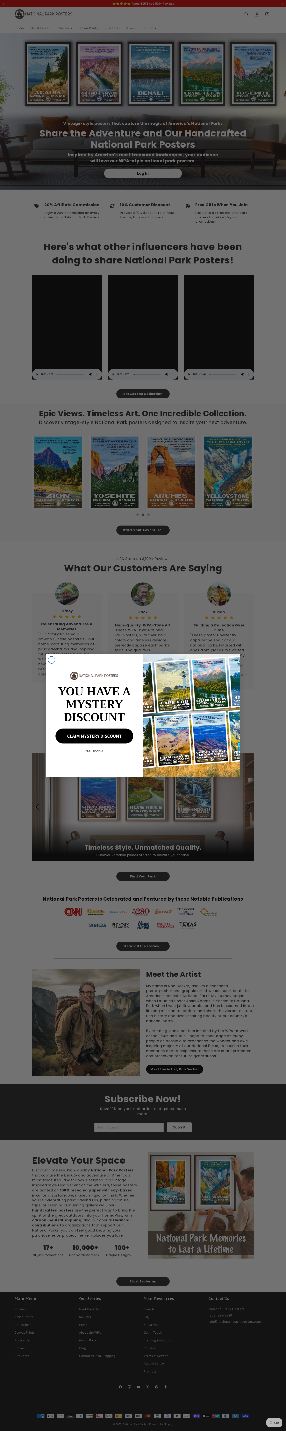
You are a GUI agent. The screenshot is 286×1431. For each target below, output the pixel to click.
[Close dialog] (51, 659)
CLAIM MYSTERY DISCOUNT (94, 736)
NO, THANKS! (94, 751)
